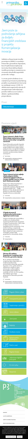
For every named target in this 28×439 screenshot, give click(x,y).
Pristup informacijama (8, 423)
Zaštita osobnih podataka (9, 419)
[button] (26, 3)
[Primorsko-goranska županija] (14, 3)
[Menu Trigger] (2, 2)
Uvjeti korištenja (7, 416)
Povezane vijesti (9, 123)
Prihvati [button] (20, 436)
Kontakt (5, 412)
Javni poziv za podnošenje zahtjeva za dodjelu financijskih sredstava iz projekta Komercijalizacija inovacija (14, 40)
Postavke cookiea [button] (11, 436)
